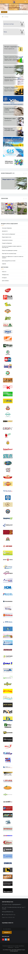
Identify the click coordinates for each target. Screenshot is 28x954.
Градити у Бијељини (7, 243)
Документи (5, 231)
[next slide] (26, 173)
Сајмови (4, 263)
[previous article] (26, 12)
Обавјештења (5, 274)
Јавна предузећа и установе (8, 260)
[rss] (8, 939)
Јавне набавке (5, 280)
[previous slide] (24, 173)
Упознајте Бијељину (7, 228)
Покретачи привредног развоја (9, 250)
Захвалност (10, 947)
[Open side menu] (1, 1)
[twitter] (6, 939)
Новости (4, 271)
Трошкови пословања (7, 240)
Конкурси (4, 277)
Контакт (17, 947)
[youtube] (3, 939)
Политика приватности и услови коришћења (13, 945)
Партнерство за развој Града (9, 253)
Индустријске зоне (6, 237)
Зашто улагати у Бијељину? (8, 234)
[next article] (24, 12)
